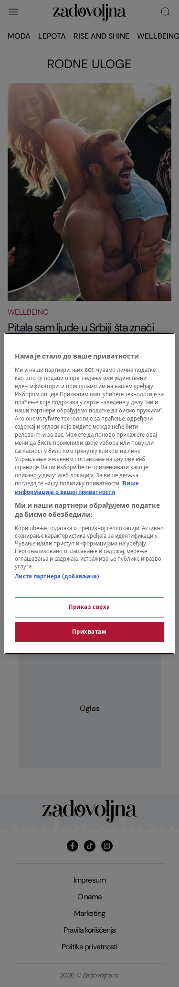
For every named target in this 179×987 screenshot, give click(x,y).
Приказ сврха (89, 607)
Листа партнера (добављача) (57, 576)
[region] (89, 493)
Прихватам (89, 632)
